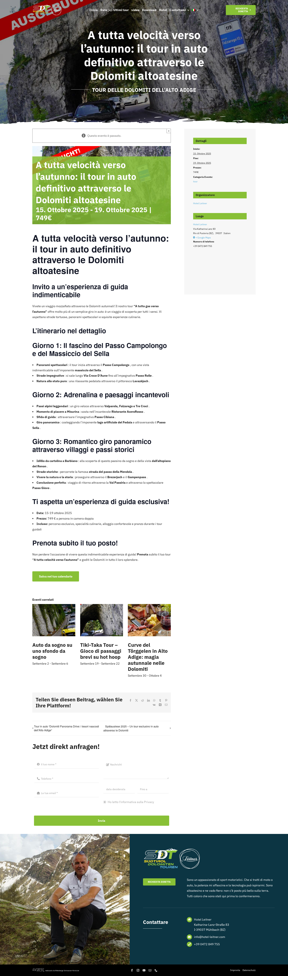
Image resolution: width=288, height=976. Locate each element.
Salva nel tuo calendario (55, 576)
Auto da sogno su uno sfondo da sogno (52, 651)
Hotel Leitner (200, 203)
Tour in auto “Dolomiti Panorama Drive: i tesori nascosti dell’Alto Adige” (66, 728)
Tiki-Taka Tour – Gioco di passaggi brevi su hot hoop (100, 651)
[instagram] (138, 970)
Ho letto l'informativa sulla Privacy (131, 802)
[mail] (150, 970)
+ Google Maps (203, 237)
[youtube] (144, 970)
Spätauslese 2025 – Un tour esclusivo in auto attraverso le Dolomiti (131, 728)
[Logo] (47, 6)
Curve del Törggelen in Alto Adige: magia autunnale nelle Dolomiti (148, 657)
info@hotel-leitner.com (209, 937)
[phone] (156, 970)
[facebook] (132, 970)
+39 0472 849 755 (207, 944)
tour (195, 181)
